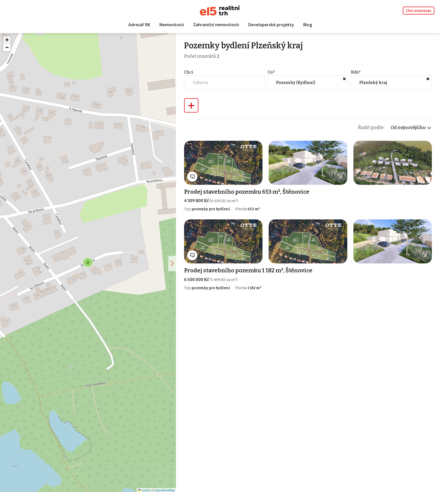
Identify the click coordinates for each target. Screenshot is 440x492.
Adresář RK (139, 24)
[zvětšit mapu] (172, 263)
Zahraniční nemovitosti (216, 24)
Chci (188, 72)
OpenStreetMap (165, 490)
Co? (271, 72)
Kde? (355, 72)
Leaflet (145, 490)
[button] (88, 262)
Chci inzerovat (418, 10)
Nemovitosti (171, 24)
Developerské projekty (271, 24)
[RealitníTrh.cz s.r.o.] (220, 10)
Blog (307, 24)
